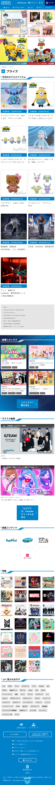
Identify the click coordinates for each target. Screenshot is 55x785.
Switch (43, 690)
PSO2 (17, 706)
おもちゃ (5, 698)
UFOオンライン (27, 698)
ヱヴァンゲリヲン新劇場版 (9, 710)
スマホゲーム (11, 393)
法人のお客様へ (14, 734)
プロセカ (37, 698)
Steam (30, 690)
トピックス (49, 7)
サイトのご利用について (20, 744)
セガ (4, 686)
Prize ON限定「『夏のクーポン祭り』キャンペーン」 (12, 364)
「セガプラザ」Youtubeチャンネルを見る (27, 512)
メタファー (39, 702)
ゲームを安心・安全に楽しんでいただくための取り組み (28, 741)
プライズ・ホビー (20, 7)
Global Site (29, 760)
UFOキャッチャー (15, 698)
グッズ (22, 694)
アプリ (34, 686)
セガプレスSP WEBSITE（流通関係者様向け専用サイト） (40, 734)
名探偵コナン (23, 710)
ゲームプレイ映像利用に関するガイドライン (25, 754)
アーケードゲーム (6, 367)
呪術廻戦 (44, 706)
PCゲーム (4, 393)
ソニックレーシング (8, 706)
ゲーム (8, 7)
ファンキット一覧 (7, 714)
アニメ (31, 7)
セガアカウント (35, 706)
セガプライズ (39, 694)
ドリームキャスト (27, 702)
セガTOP (3, 67)
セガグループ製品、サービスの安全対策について (26, 751)
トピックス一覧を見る (27, 403)
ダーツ (40, 7)
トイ (37, 367)
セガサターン (16, 702)
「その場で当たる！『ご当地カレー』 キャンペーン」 (40, 389)
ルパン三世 (33, 710)
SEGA (10, 686)
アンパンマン (42, 710)
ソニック (47, 702)
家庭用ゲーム (13, 690)
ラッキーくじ (46, 698)
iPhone (4, 690)
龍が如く (25, 706)
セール (17, 714)
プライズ (14, 367)
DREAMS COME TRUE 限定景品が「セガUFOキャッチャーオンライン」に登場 (13, 389)
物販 (16, 694)
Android (41, 686)
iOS (48, 686)
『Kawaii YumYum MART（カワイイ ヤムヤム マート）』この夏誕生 (41, 364)
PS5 (37, 690)
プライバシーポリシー (19, 747)
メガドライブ (6, 702)
